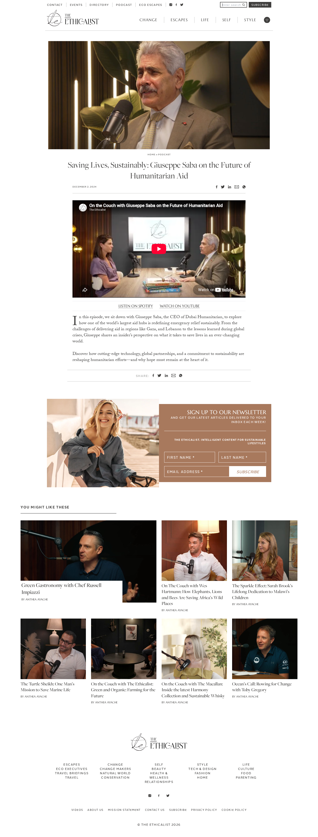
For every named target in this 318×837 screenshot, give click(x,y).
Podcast (124, 4)
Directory (99, 4)
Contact (55, 4)
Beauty (159, 768)
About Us (95, 809)
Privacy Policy (204, 809)
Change (148, 19)
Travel (72, 777)
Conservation (115, 777)
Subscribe (260, 4)
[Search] (243, 4)
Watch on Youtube (180, 305)
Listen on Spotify (136, 305)
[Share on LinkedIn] (228, 186)
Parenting (246, 777)
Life (205, 19)
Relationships (159, 781)
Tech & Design (202, 768)
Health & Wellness (159, 775)
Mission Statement (124, 809)
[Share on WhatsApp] (242, 186)
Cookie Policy (234, 809)
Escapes (179, 19)
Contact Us (155, 809)
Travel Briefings (71, 773)
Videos (77, 809)
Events (76, 4)
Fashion (203, 773)
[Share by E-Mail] (235, 187)
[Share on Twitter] (221, 186)
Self (226, 19)
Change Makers (115, 768)
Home (151, 154)
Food (246, 773)
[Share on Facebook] (214, 186)
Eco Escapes (150, 4)
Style (250, 19)
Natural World (115, 773)
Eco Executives (72, 768)
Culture (246, 768)
